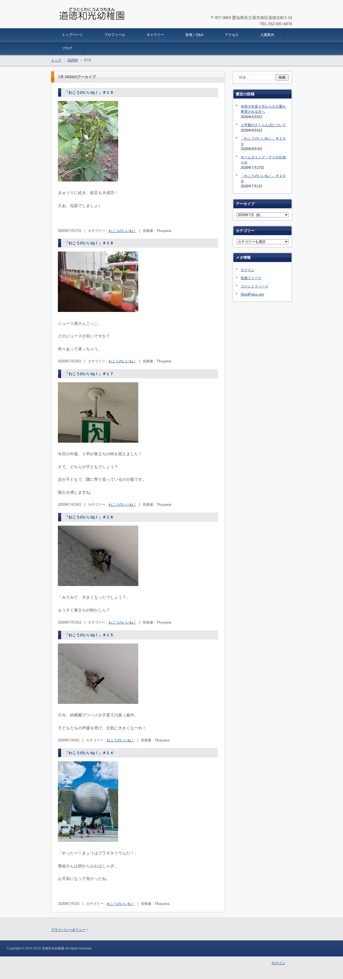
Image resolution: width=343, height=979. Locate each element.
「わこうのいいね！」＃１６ (89, 517)
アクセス (232, 35)
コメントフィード (255, 286)
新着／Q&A (194, 35)
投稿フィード (251, 278)
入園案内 (267, 35)
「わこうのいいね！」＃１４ (89, 753)
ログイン (248, 270)
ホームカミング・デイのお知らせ (263, 160)
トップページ (72, 35)
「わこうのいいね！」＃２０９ (263, 141)
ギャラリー (155, 35)
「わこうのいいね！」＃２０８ (263, 178)
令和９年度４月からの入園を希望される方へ (263, 109)
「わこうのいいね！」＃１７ (89, 374)
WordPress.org (252, 294)
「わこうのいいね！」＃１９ (89, 92)
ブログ (67, 48)
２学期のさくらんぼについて (263, 125)
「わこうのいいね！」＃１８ (89, 243)
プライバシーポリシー (68, 930)
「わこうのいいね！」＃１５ (89, 635)
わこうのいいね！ (122, 231)
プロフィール (114, 35)
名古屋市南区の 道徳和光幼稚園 (86, 24)
